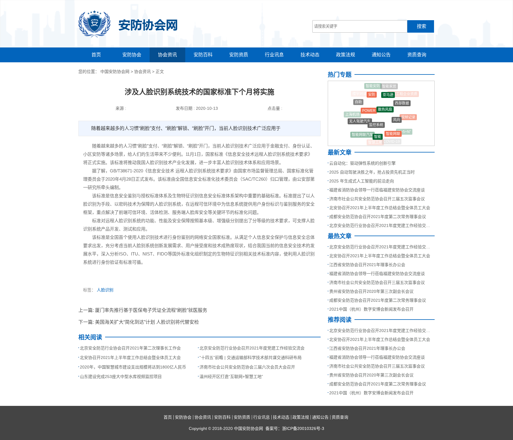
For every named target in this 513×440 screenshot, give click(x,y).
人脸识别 (105, 289)
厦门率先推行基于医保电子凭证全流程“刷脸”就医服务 (151, 310)
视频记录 (408, 115)
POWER (369, 106)
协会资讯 (167, 54)
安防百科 (203, 54)
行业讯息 (274, 54)
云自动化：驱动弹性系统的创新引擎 (362, 163)
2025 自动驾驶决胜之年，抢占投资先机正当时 (372, 172)
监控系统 (376, 120)
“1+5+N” (404, 130)
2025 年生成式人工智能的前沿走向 (361, 181)
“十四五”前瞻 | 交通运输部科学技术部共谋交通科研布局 (251, 357)
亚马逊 (388, 92)
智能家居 (389, 85)
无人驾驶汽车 (359, 118)
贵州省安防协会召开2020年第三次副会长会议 (371, 291)
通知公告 (381, 54)
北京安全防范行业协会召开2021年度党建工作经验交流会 (252, 348)
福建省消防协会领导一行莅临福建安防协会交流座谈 (377, 190)
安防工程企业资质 (403, 93)
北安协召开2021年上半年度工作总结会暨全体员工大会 (130, 357)
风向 (396, 115)
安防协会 (131, 54)
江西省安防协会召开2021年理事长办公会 (367, 264)
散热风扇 (385, 104)
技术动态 (309, 54)
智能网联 (393, 130)
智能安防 (373, 85)
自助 (358, 100)
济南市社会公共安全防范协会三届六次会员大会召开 (247, 367)
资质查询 (416, 54)
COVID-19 (391, 141)
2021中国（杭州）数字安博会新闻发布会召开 (371, 309)
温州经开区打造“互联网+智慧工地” (231, 376)
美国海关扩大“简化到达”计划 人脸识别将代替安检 (147, 322)
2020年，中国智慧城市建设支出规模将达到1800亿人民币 (133, 367)
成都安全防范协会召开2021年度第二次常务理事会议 (377, 216)
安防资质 (238, 54)
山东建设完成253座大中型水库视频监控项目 (121, 376)
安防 (371, 91)
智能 (377, 133)
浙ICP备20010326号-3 (303, 428)
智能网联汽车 (362, 133)
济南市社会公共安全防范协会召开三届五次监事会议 (377, 198)
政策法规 (345, 54)
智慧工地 (375, 141)
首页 (96, 54)
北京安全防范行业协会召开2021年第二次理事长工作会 (130, 348)
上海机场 (352, 114)
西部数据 (402, 100)
